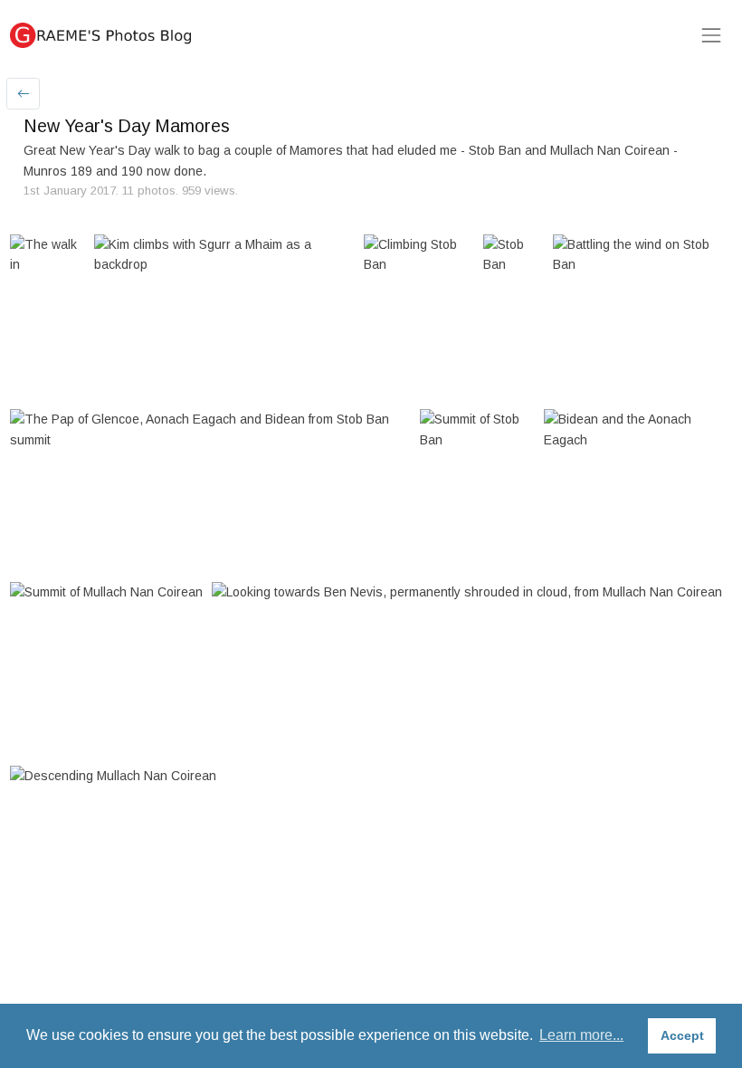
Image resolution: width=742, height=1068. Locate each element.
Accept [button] (682, 1035)
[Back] (23, 94)
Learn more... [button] (581, 1035)
